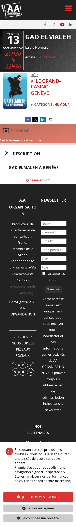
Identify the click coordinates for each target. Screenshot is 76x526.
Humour (62, 104)
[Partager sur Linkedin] (43, 119)
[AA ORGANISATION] (11, 16)
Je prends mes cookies (40, 497)
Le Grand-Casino (46, 83)
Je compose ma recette (40, 518)
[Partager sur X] (35, 119)
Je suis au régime (41, 508)
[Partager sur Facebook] (28, 119)
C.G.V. (53, 280)
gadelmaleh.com (38, 180)
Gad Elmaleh (46, 57)
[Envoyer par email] (50, 119)
